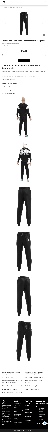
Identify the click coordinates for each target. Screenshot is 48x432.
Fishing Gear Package (28, 417)
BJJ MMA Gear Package (28, 408)
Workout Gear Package (28, 404)
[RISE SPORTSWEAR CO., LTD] (4, 3)
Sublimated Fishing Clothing (18, 423)
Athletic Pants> (19, 7)
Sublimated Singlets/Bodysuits (18, 419)
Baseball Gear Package (28, 421)
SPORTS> (5, 7)
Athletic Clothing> (11, 7)
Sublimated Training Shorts (18, 410)
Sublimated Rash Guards (17, 406)
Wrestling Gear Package (28, 413)
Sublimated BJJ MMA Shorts (17, 415)
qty (2, 54)
